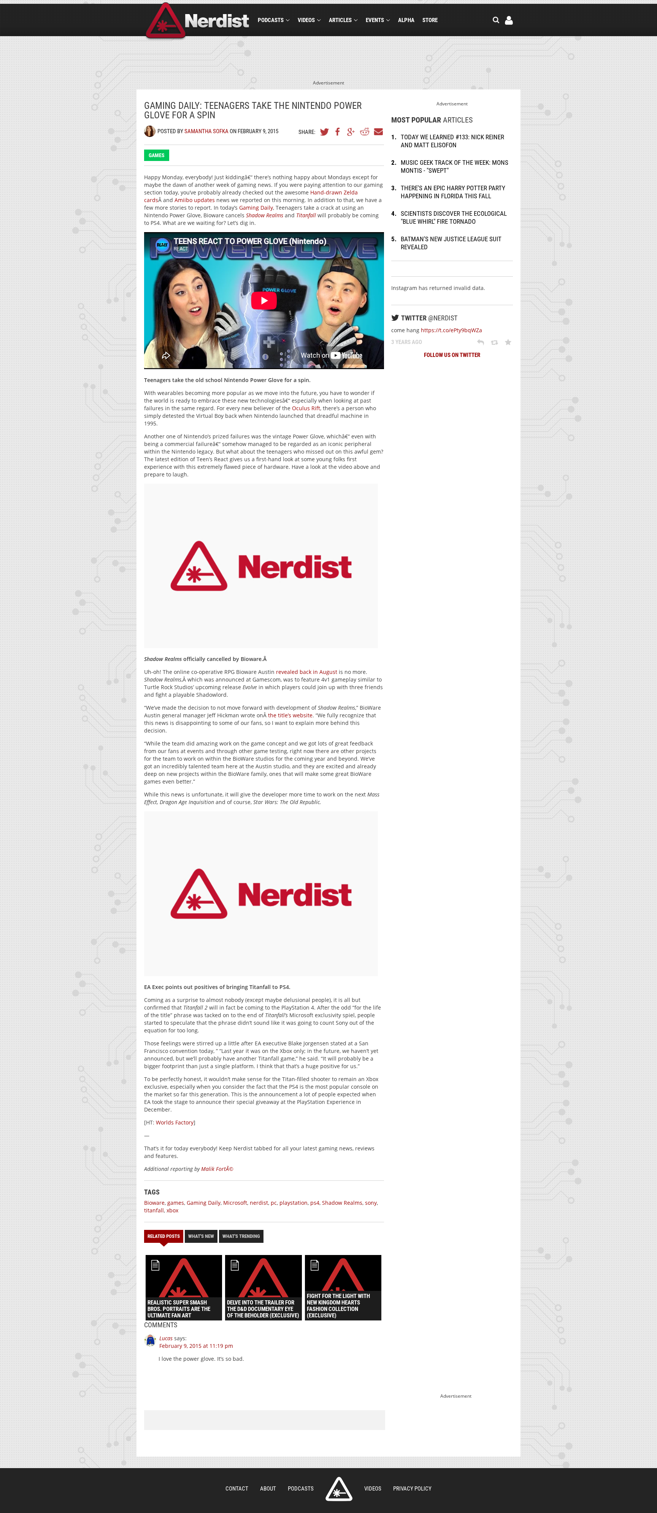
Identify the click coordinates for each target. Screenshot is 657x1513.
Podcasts (271, 20)
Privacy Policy (412, 1488)
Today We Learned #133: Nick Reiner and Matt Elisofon (452, 141)
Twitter (325, 131)
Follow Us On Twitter (452, 355)
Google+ (351, 131)
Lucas (166, 1338)
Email (378, 131)
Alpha (406, 20)
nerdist (259, 1202)
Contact (236, 1488)
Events (375, 20)
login (509, 20)
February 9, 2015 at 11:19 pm (196, 1345)
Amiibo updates (195, 200)
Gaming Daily (256, 207)
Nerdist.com (338, 1489)
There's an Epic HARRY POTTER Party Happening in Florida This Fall (453, 192)
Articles (340, 20)
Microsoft (235, 1202)
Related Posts (164, 1236)
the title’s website (290, 715)
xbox (172, 1210)
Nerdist (197, 21)
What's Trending (241, 1236)
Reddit (365, 131)
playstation (293, 1202)
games (175, 1202)
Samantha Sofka (206, 131)
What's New (201, 1236)
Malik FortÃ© (217, 1168)
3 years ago (406, 342)
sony (371, 1202)
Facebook (338, 131)
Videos (306, 20)
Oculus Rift (306, 408)
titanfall (154, 1210)
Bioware (154, 1202)
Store (430, 20)
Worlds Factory (175, 1122)
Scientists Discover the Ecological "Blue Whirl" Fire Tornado (454, 217)
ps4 (314, 1202)
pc (274, 1202)
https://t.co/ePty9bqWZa (451, 330)
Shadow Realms (342, 1202)
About (268, 1488)
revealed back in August (306, 671)
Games (157, 155)
